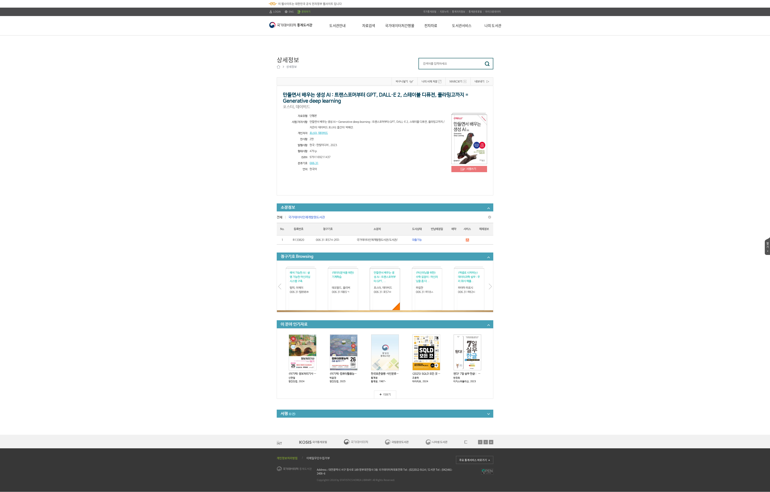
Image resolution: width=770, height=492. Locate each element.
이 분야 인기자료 (294, 324)
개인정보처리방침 (287, 458)
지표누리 (444, 11)
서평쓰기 (471, 169)
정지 (491, 442)
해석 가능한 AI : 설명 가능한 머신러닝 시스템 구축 (300, 277)
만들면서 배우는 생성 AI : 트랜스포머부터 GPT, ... (385, 277)
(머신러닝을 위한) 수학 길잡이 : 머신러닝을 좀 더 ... (427, 277)
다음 (485, 442)
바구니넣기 (402, 81)
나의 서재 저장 (429, 81)
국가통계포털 (429, 11)
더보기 (387, 394)
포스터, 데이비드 (319, 133)
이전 (480, 442)
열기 (767, 245)
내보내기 (479, 81)
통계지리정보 (458, 11)
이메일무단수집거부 (318, 458)
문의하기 (305, 11)
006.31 (314, 163)
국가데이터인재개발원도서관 (306, 217)
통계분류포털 (475, 11)
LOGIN (277, 11)
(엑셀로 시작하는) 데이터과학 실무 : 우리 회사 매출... (469, 277)
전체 (279, 217)
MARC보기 (456, 81)
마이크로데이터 (493, 11)
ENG (291, 11)
